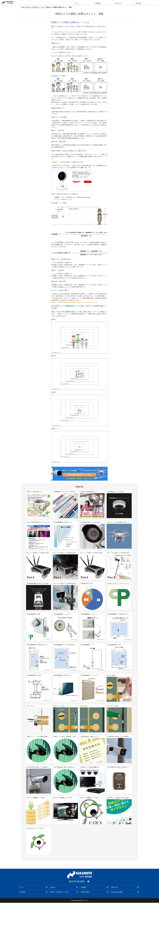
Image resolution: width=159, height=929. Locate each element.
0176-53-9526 (78, 881)
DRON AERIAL (85, 892)
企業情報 (97, 3)
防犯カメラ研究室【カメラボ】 (59, 892)
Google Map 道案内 (117, 892)
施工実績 (138, 3)
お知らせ (53, 887)
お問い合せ (118, 3)
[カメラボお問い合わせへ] (79, 479)
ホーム (77, 3)
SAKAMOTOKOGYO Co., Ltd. (80, 900)
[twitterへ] (88, 881)
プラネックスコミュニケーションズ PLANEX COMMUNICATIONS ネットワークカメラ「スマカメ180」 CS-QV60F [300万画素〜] (82, 173)
